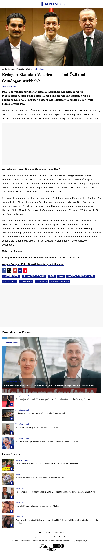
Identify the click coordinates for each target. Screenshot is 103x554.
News (4, 86)
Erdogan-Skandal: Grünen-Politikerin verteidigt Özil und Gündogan (40, 257)
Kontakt (58, 533)
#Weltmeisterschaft (80, 276)
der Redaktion (39, 69)
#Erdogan (26, 281)
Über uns (45, 533)
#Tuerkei (41, 281)
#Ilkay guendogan (34, 276)
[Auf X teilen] (9, 270)
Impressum (38, 537)
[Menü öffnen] (3, 4)
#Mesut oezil (11, 276)
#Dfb (52, 276)
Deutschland (12, 86)
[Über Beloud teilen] (25, 270)
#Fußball (9, 281)
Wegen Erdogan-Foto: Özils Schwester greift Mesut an (33, 264)
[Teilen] (15, 270)
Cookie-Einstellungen (61, 537)
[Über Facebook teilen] (4, 270)
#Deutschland (60, 281)
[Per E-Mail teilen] (20, 270)
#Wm (61, 276)
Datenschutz (47, 537)
